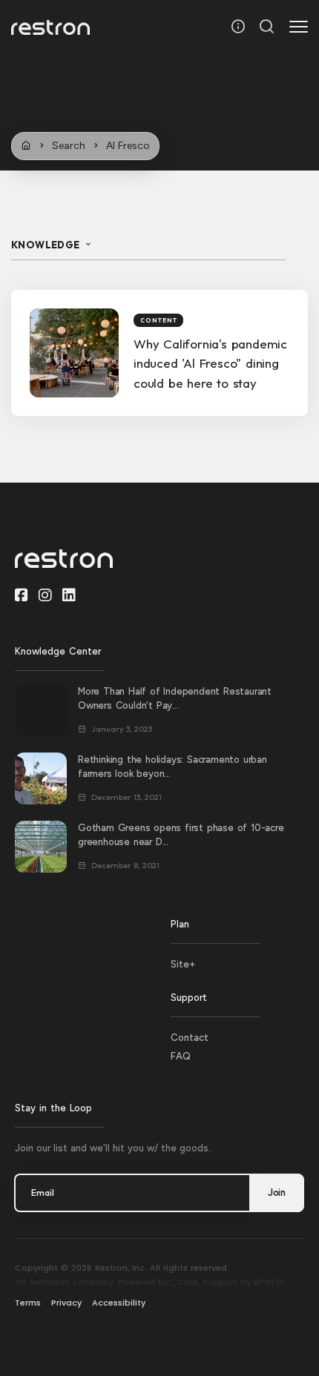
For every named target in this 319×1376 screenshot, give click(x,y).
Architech (49, 1282)
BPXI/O (268, 1282)
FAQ (181, 1056)
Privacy (66, 1303)
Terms (28, 1303)
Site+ (183, 964)
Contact (189, 1037)
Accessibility (118, 1303)
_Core (184, 1282)
